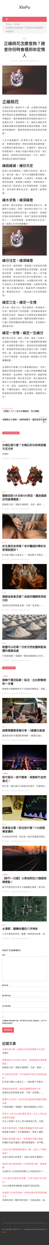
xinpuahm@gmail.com (30, 61)
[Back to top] (42, 1238)
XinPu (24, 7)
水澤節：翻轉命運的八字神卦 (20, 928)
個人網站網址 (6, 1006)
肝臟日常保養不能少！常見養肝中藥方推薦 (22, 1139)
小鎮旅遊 (5, 676)
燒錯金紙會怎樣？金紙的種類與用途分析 (21, 1088)
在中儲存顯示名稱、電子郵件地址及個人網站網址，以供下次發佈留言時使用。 (24, 1022)
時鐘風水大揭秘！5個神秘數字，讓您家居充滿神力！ (25, 420)
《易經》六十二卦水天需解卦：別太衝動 (20, 411)
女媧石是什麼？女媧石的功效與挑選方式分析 (23, 1049)
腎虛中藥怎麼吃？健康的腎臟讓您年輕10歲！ (23, 1128)
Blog (24, 38)
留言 (4, 955)
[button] (5, 19)
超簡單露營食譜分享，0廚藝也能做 (23, 730)
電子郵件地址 (7, 996)
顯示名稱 (5, 985)
